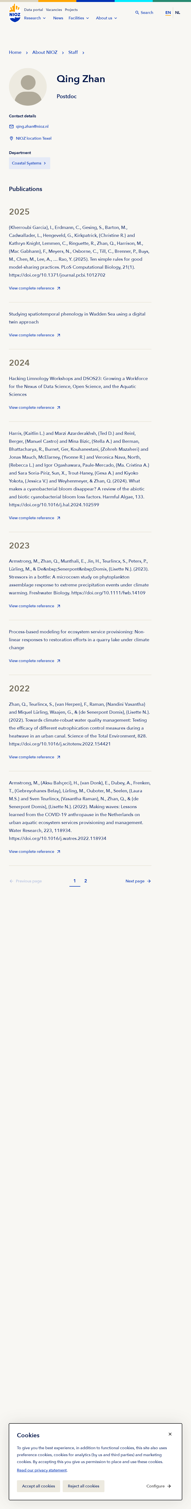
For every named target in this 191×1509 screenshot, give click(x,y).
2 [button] (85, 881)
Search (147, 12)
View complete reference (31, 290)
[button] (138, 881)
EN (168, 12)
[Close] (170, 1434)
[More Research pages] (44, 18)
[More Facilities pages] (87, 18)
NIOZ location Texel (33, 138)
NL (177, 12)
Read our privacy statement (42, 1471)
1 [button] (74, 881)
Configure (155, 1486)
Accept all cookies (38, 1486)
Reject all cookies (83, 1486)
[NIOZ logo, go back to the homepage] (15, 13)
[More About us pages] (115, 18)
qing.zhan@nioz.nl (28, 128)
